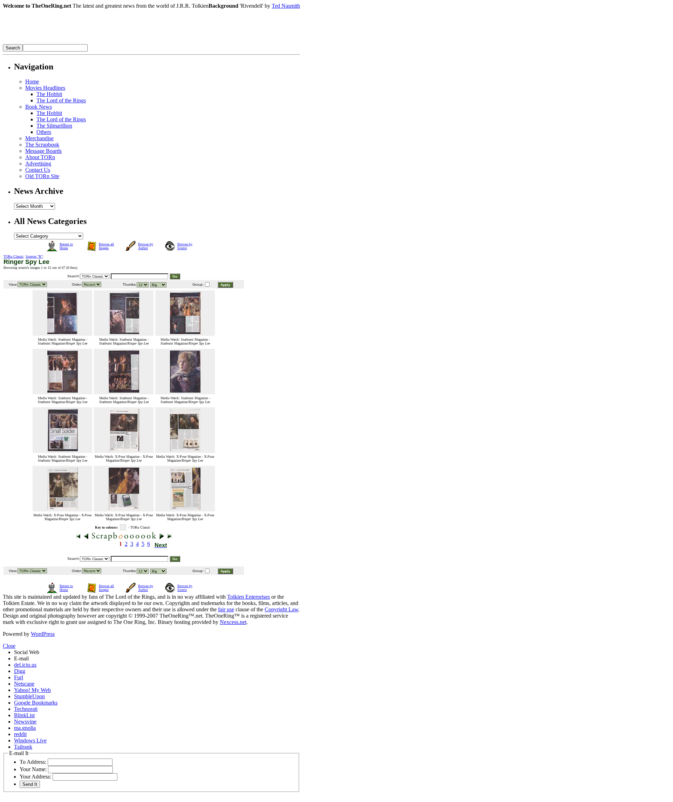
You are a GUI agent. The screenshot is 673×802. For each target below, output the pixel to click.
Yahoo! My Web (32, 690)
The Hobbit (49, 94)
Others (43, 132)
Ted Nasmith (286, 6)
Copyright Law (281, 609)
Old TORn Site (42, 176)
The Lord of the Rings (61, 100)
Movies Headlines (45, 88)
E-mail (21, 658)
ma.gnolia (25, 728)
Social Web (26, 652)
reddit (20, 734)
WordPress (43, 634)
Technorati (26, 709)
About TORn (40, 157)
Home (32, 81)
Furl (18, 677)
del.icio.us (25, 665)
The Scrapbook (42, 145)
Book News (38, 107)
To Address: (33, 762)
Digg (19, 671)
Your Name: (33, 769)
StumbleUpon (29, 696)
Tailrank (23, 747)
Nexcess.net (233, 622)
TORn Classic (13, 256)
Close (9, 646)
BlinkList (24, 715)
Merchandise (39, 138)
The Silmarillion (54, 126)
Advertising (38, 163)
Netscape (24, 684)
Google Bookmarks (35, 703)
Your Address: (35, 777)
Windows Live (30, 740)
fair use (226, 609)
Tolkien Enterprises (248, 597)
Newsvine (25, 722)
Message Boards (43, 151)
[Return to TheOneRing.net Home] (108, 42)
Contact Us (37, 170)
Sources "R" (34, 256)
